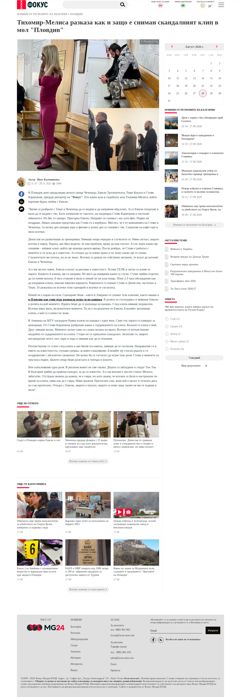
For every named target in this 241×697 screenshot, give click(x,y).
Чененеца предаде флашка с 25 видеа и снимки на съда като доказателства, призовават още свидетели (86, 443)
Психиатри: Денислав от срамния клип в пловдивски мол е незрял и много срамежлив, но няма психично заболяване (135, 444)
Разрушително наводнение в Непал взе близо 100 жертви (196, 273)
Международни (79, 639)
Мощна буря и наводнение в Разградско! (198, 137)
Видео (74, 670)
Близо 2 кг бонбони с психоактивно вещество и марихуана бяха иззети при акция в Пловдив (37, 571)
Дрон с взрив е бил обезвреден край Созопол (202, 119)
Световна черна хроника (184, 264)
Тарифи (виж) (119, 646)
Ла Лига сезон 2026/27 (183, 288)
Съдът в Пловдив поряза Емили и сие (38, 440)
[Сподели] (21, 209)
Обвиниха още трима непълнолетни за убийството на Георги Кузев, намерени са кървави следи (37, 524)
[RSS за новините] (161, 640)
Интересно (77, 664)
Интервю (76, 657)
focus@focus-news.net (122, 635)
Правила (115, 670)
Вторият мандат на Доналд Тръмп (189, 256)
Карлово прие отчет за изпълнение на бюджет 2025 (86, 523)
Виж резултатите (191, 365)
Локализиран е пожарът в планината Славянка (202, 155)
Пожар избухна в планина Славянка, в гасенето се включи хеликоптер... (202, 190)
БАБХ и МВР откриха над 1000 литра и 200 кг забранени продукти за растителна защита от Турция (86, 571)
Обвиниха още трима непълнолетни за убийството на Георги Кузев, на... (202, 208)
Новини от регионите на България (189, 110)
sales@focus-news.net (122, 658)
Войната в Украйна (181, 249)
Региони (75, 633)
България (76, 626)
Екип (114, 664)
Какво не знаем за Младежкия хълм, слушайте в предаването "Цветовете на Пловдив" (134, 571)
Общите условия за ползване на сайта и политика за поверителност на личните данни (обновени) (88, 681)
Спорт (74, 645)
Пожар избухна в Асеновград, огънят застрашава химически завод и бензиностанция (135, 524)
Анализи (76, 651)
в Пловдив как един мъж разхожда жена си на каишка (65, 299)
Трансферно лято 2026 (183, 281)
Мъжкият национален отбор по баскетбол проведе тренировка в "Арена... (200, 172)
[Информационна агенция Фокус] (153, 640)
